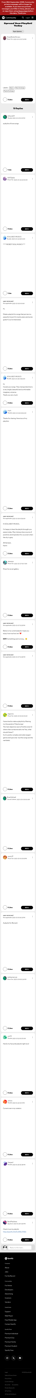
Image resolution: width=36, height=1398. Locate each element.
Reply (27, 100)
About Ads (7, 1385)
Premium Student (11, 1346)
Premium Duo (9, 1338)
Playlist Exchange (9, 91)
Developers (9, 1290)
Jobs (6, 1272)
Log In (28, 18)
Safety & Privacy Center (10, 1375)
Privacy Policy (8, 1378)
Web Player (9, 1316)
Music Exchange (19, 88)
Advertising (9, 1294)
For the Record (10, 1276)
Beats (11, 88)
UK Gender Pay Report (10, 1394)
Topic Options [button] (17, 31)
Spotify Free (9, 1350)
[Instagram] (7, 1358)
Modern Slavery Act (10, 1388)
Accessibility (15, 1385)
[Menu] (32, 17)
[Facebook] (20, 1358)
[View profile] (4, 38)
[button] (32, 38)
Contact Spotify (10, 1324)
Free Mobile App (10, 1320)
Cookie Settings (9, 1381)
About (7, 1268)
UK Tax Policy (8, 1391)
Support (8, 1311)
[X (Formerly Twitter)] (13, 1358)
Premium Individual (11, 1333)
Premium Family (10, 1342)
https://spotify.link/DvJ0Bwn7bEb (14, 1232)
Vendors (8, 1302)
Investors (8, 1298)
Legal (6, 1372)
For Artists (8, 1285)
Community (11, 17)
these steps (23, 11)
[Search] (22, 18)
